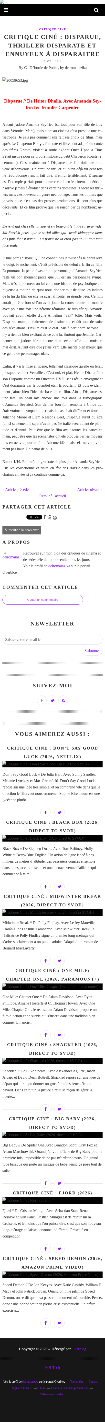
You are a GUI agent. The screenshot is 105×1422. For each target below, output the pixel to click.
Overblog (79, 1349)
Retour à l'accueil (52, 496)
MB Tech (52, 1367)
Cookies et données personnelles (70, 1388)
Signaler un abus (22, 1388)
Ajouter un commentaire (43, 599)
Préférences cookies (51, 1394)
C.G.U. (41, 1388)
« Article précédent (17, 489)
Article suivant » (90, 489)
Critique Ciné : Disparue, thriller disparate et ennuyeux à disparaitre (52, 45)
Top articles (77, 1381)
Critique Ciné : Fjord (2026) (52, 1193)
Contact (93, 1381)
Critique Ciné (52, 29)
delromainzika (59, 566)
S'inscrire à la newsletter (22, 530)
